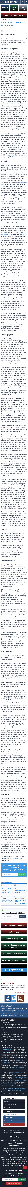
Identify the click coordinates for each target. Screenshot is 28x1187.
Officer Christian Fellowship (18, 1087)
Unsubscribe (8, 1111)
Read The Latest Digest (14, 15)
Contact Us (11, 1130)
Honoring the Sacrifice (14, 1080)
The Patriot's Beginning (14, 939)
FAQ (5, 1130)
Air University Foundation (7, 1088)
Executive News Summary (14, 926)
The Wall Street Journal (19, 157)
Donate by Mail (8, 1121)
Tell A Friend (14, 932)
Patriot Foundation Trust (17, 1072)
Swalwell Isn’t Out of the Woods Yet (6, 890)
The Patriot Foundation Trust (14, 954)
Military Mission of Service (15, 1074)
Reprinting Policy (19, 1132)
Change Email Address (10, 1104)
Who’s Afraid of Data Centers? (7, 901)
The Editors (18, 887)
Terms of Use (20, 1130)
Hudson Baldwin (19, 898)
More (21, 1015)
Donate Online (8, 1117)
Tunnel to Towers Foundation (10, 1083)
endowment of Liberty (8, 1049)
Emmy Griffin (5, 898)
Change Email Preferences (12, 1108)
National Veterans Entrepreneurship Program (12, 1084)
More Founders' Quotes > (19, 992)
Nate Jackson (5, 887)
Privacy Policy (8, 1132)
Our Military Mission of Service (14, 960)
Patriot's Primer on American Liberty (14, 946)
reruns (20, 421)
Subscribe (5, 7)
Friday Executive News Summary (20, 890)
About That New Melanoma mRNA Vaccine (20, 901)
